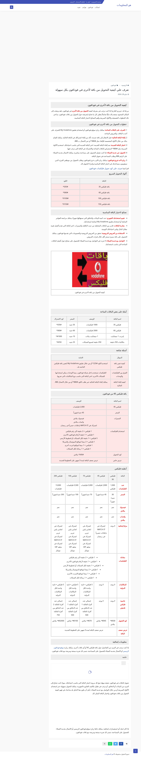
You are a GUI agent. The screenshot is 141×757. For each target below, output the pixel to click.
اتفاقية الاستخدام (80, 2)
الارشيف (72, 2)
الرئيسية (124, 85)
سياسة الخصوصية (96, 2)
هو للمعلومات (124, 5)
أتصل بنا (88, 2)
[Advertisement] (70, 47)
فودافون (90, 7)
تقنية (78, 7)
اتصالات (97, 7)
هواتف (84, 7)
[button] (121, 743)
